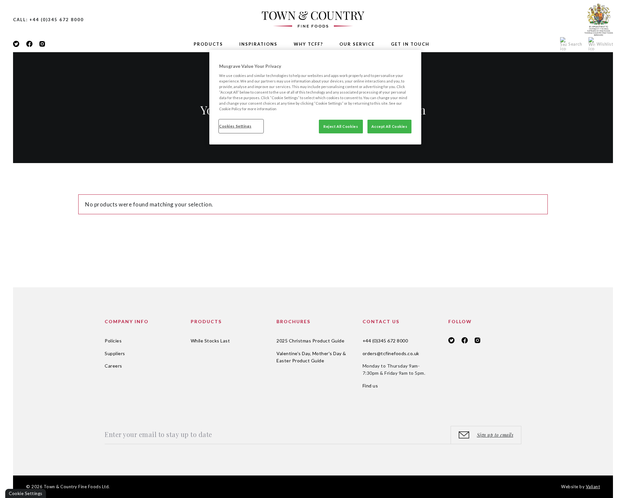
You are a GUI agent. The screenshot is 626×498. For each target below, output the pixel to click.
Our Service (357, 44)
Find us (370, 385)
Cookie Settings (25, 493)
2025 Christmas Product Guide (310, 340)
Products (208, 44)
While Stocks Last (210, 340)
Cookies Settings (235, 126)
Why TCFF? (308, 44)
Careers (113, 366)
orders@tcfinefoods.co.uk (391, 353)
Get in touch (410, 44)
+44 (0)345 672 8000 (385, 340)
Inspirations (258, 44)
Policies (113, 340)
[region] (315, 97)
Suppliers (115, 353)
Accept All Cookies (389, 126)
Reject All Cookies (340, 126)
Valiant (593, 486)
